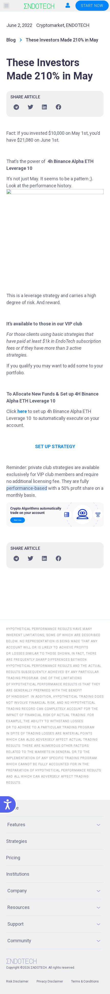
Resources (18, 907)
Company (17, 890)
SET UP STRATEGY (55, 446)
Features (16, 824)
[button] (6, 6)
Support (15, 924)
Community (19, 940)
